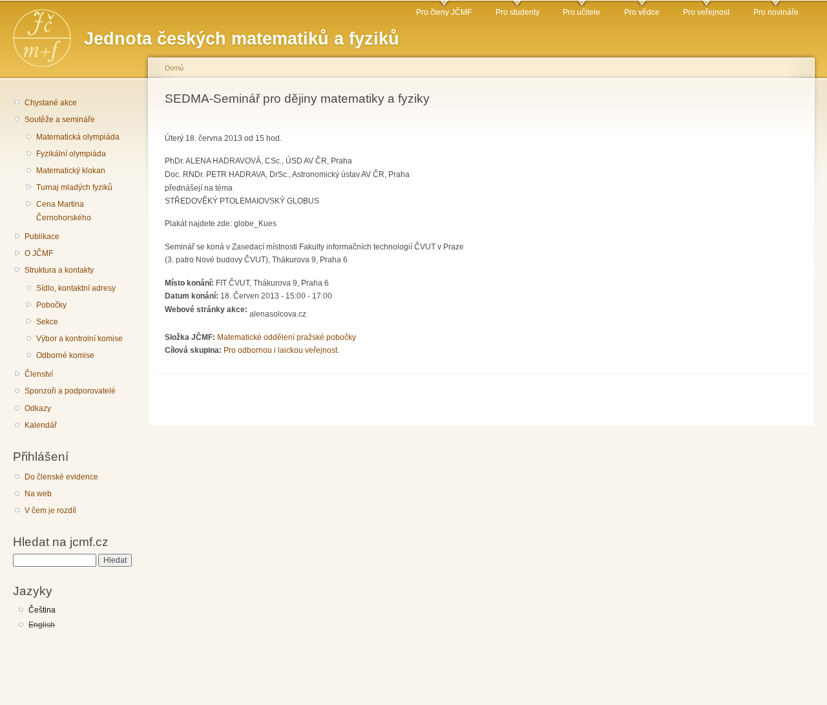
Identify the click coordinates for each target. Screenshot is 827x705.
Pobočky (51, 305)
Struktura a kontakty (59, 270)
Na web (38, 493)
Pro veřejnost (706, 12)
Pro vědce (642, 12)
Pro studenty (517, 12)
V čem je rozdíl (50, 510)
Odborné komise (65, 355)
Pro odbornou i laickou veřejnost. (281, 350)
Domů (174, 68)
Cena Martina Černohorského (63, 211)
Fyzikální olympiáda (71, 153)
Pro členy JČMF (444, 12)
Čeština (42, 610)
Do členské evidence (61, 476)
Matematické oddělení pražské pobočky (286, 337)
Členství (39, 374)
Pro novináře (776, 12)
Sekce (47, 321)
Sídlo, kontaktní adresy (76, 288)
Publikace (42, 236)
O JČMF (39, 253)
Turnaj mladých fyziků (74, 187)
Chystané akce (51, 102)
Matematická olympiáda (78, 137)
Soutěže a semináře (60, 119)
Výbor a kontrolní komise (79, 338)
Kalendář (41, 425)
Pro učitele (581, 12)
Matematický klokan (70, 170)
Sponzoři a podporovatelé (70, 390)
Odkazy (38, 408)
